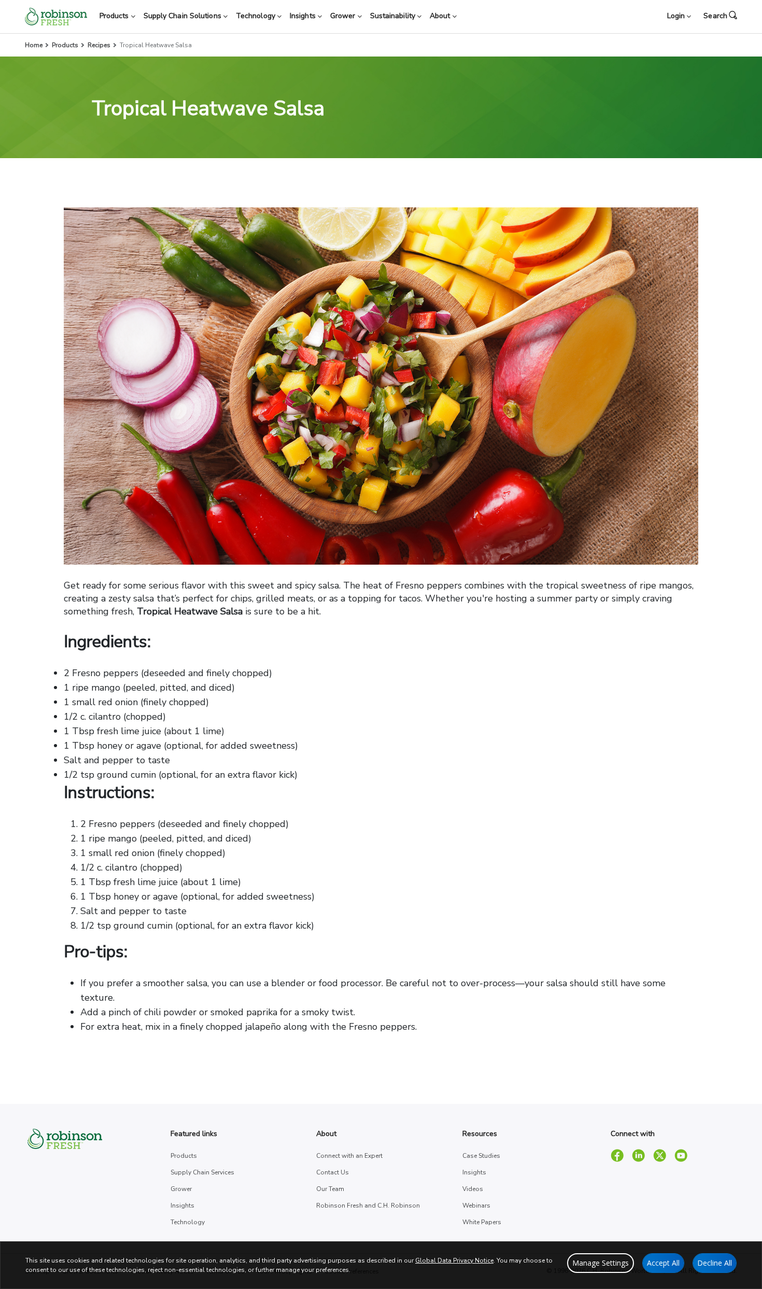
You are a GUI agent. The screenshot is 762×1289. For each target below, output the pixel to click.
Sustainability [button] (394, 16)
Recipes (99, 45)
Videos (472, 1189)
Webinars (476, 1205)
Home (34, 45)
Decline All (714, 1263)
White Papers (481, 1222)
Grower (181, 1189)
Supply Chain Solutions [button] (183, 16)
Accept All (663, 1263)
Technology (188, 1222)
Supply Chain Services (202, 1172)
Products (65, 45)
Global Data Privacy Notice (454, 1260)
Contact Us (332, 1172)
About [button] (441, 16)
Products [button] (115, 16)
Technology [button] (256, 16)
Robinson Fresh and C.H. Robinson (368, 1205)
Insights (182, 1205)
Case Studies (481, 1156)
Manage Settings (600, 1263)
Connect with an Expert (349, 1156)
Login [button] (677, 16)
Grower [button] (344, 16)
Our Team (330, 1189)
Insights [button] (304, 16)
